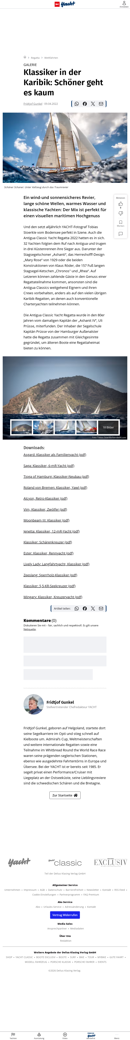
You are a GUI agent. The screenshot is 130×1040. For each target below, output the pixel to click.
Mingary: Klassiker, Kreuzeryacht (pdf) (53, 597)
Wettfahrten (51, 57)
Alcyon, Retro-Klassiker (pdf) (45, 498)
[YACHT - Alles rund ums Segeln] (68, 4)
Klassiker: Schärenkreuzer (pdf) (48, 542)
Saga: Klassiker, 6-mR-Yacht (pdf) (49, 465)
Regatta (35, 57)
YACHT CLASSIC (24, 957)
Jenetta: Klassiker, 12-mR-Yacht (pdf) (52, 531)
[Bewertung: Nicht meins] (120, 213)
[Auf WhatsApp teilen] (77, 104)
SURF (73, 957)
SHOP (9, 957)
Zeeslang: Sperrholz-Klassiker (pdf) (50, 575)
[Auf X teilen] (93, 104)
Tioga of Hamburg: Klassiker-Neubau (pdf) (56, 476)
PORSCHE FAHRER (84, 962)
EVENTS (102, 962)
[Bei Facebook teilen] (85, 104)
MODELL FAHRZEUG (36, 962)
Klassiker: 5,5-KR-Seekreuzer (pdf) (49, 586)
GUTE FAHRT (117, 957)
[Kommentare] (120, 234)
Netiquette (30, 629)
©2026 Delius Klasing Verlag (64, 970)
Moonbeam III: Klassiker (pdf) (46, 520)
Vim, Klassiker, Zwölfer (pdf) (45, 509)
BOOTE (63, 957)
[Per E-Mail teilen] (101, 104)
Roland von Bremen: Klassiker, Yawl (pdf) (55, 487)
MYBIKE (102, 957)
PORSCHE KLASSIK (60, 962)
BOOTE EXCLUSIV (45, 957)
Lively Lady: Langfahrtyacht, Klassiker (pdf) (56, 564)
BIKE (81, 957)
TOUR (91, 957)
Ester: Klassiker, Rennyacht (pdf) (48, 553)
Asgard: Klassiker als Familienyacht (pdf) (55, 454)
